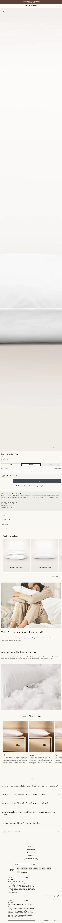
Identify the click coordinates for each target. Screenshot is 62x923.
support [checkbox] (49, 868)
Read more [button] (14, 892)
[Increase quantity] (9, 481)
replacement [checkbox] (24, 868)
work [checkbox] (18, 871)
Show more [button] (24, 872)
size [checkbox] (18, 868)
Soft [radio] (11, 464)
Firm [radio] (51, 464)
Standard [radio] (11, 471)
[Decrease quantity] (2, 481)
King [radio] (31, 471)
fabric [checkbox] (30, 868)
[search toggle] (57, 6)
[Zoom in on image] (3, 11)
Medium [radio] (31, 464)
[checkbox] (3, 476)
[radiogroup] (31, 464)
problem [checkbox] (36, 868)
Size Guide (56, 468)
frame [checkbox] (43, 868)
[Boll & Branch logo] (31, 6)
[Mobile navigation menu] (3, 6)
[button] (58, 448)
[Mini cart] (60, 6)
